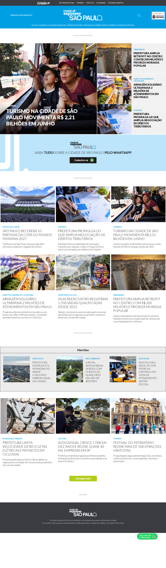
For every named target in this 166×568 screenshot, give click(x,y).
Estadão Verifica (115, 3)
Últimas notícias (66, 3)
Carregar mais (83, 478)
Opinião (80, 3)
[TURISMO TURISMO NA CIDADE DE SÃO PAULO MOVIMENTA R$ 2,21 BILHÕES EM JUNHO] (48, 88)
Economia (101, 3)
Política (90, 3)
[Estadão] (43, 2)
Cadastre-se (81, 160)
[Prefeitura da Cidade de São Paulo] (158, 17)
